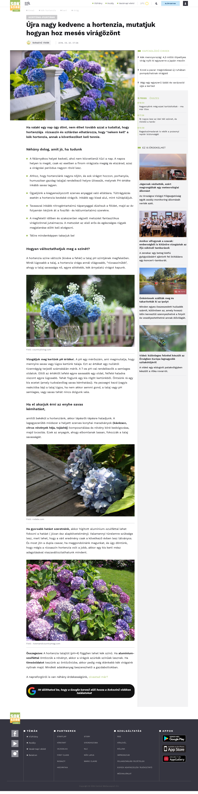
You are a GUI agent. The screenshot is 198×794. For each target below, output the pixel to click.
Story (87, 736)
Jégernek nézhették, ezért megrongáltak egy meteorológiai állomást (159, 187)
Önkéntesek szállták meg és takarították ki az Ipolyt (156, 300)
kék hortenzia (48, 10)
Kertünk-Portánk (41, 17)
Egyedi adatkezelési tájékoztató (134, 767)
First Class (63, 755)
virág (76, 10)
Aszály (110, 3)
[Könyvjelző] (13, 146)
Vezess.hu (62, 749)
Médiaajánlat (124, 774)
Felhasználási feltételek (130, 761)
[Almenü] (27, 3)
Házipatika (62, 767)
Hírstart (61, 743)
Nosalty (61, 761)
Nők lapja (89, 755)
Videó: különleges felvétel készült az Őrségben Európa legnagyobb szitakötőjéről (161, 359)
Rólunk (121, 749)
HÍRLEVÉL (121, 743)
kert (64, 10)
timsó (31, 10)
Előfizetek (170, 3)
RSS (119, 736)
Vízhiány (98, 3)
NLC (86, 749)
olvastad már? (98, 676)
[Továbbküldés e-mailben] (13, 136)
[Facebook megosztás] (13, 128)
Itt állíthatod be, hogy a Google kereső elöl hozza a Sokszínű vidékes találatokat (84, 691)
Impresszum (123, 755)
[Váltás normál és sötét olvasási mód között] (156, 3)
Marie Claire (90, 761)
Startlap (61, 736)
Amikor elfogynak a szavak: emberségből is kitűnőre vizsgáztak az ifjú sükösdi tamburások (162, 244)
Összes (154, 98)
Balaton (33, 755)
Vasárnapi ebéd (126, 3)
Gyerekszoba (91, 743)
